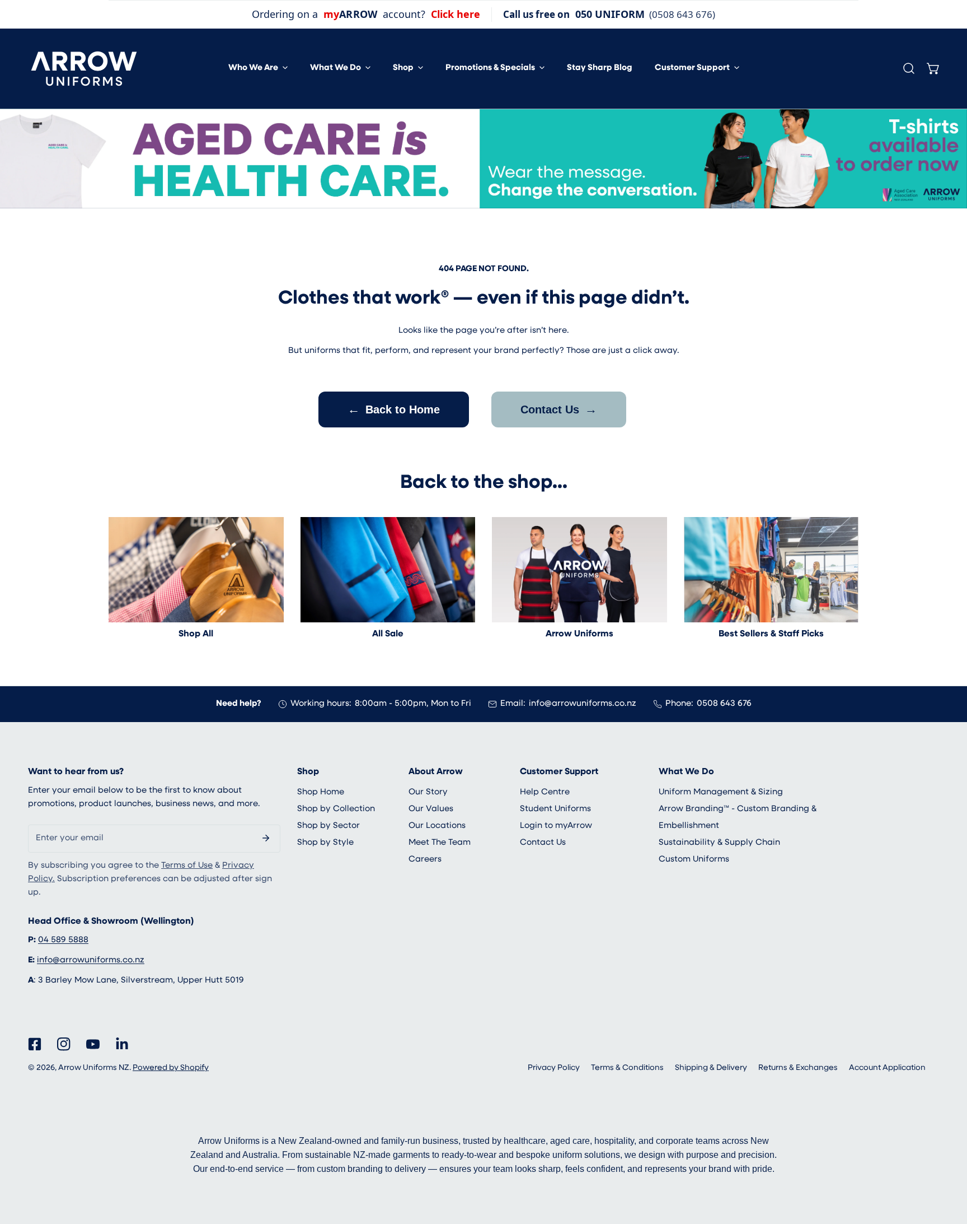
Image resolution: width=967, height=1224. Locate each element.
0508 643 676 (724, 704)
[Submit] (265, 838)
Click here (455, 14)
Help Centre (545, 792)
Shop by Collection (336, 809)
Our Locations (437, 826)
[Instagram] (63, 1044)
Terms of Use (187, 866)
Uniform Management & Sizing (721, 792)
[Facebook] (34, 1044)
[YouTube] (92, 1044)
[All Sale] (388, 569)
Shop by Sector (328, 826)
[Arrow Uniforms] (579, 569)
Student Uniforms (555, 809)
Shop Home (320, 792)
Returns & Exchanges (798, 1068)
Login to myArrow (556, 826)
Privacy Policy (554, 1068)
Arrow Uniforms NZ (93, 1068)
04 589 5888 (63, 940)
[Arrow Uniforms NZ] (84, 68)
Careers (425, 859)
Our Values (431, 809)
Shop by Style (325, 843)
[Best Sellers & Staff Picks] (771, 569)
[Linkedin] (122, 1044)
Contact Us (558, 409)
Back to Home (394, 409)
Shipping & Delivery (711, 1068)
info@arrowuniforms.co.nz (582, 704)
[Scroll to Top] (947, 1164)
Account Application (887, 1068)
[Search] (908, 68)
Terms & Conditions (627, 1068)
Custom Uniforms (694, 859)
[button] (258, 68)
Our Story (428, 792)
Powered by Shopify (171, 1068)
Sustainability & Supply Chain (719, 843)
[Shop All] (196, 569)
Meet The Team (440, 843)
